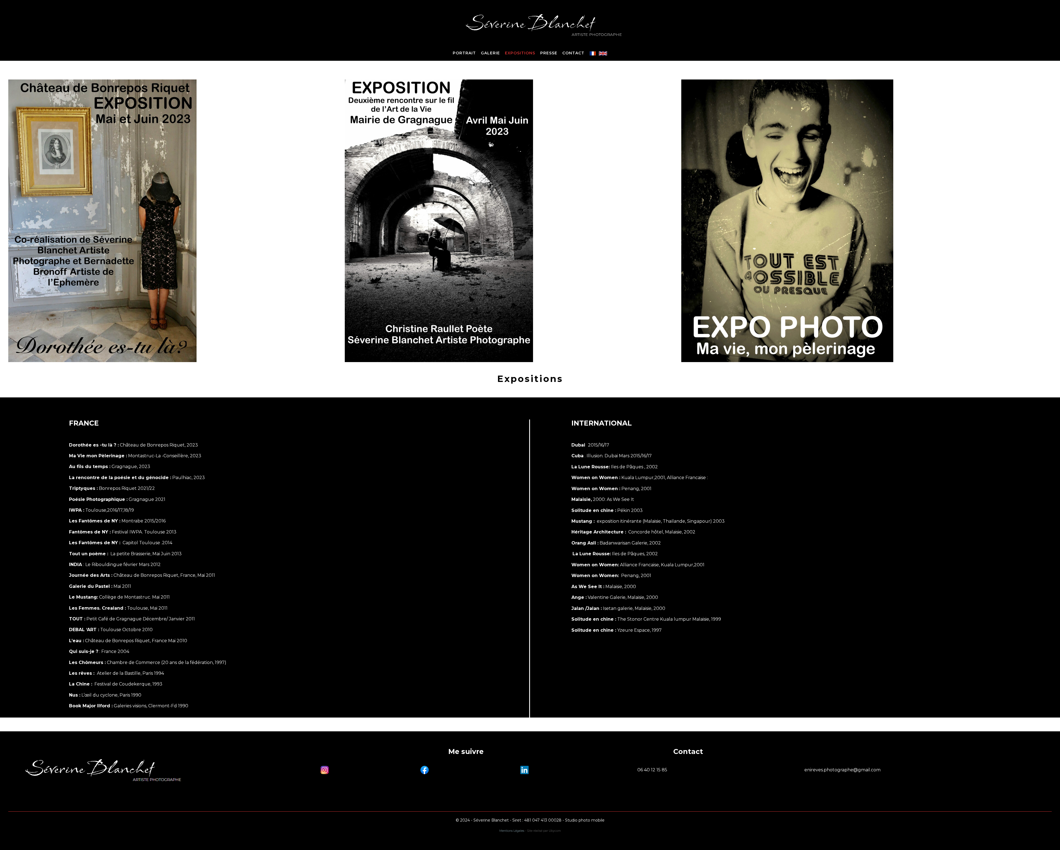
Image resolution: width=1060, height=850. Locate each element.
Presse (548, 53)
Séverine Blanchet (530, 23)
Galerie (490, 53)
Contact (573, 53)
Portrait (464, 53)
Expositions (520, 53)
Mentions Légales (511, 831)
